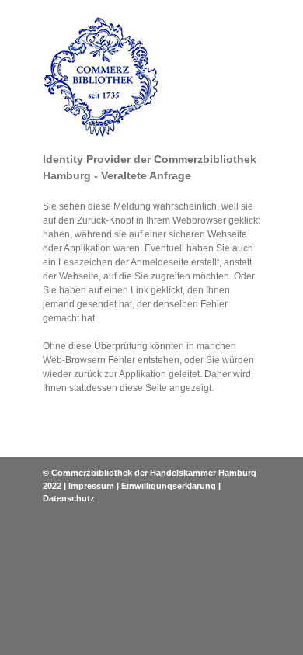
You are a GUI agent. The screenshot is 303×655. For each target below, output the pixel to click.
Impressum (91, 485)
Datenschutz (69, 498)
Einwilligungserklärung (168, 485)
